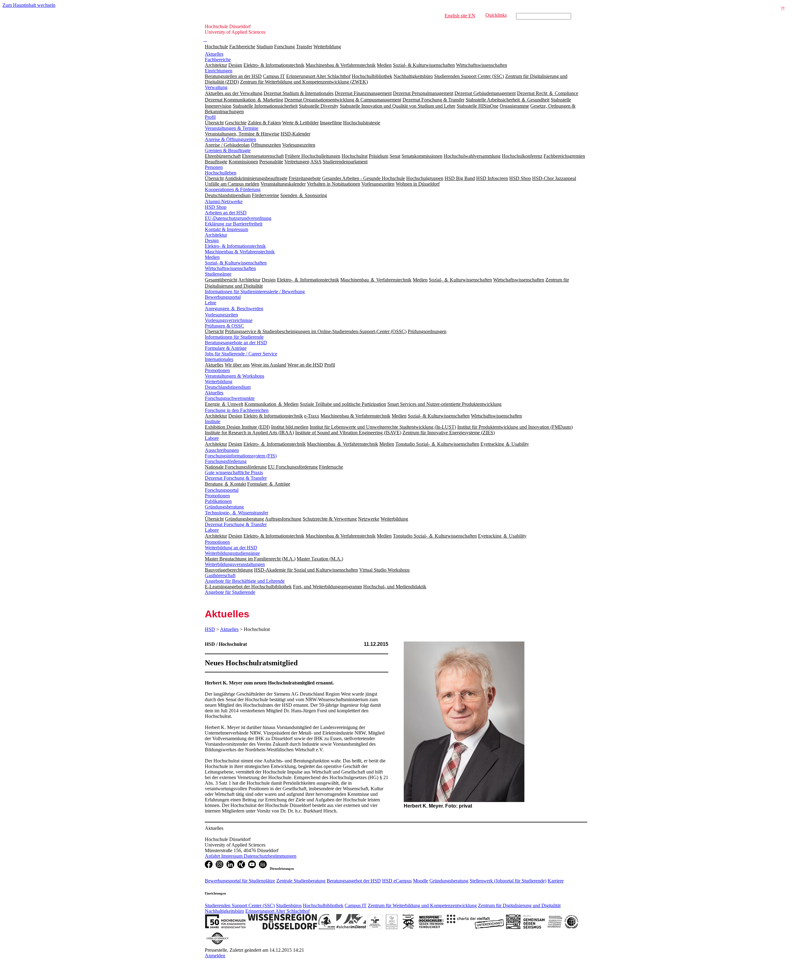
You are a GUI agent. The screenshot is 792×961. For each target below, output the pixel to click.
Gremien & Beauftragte (228, 150)
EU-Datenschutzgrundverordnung (238, 218)
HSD (210, 629)
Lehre (210, 302)
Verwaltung (216, 87)
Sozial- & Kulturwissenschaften (236, 262)
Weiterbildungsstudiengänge (232, 553)
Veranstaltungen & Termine (231, 128)
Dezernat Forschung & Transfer (236, 478)
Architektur (216, 235)
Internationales (219, 359)
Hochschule (216, 46)
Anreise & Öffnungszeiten (230, 139)
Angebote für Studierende (230, 592)
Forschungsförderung (226, 461)
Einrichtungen (218, 70)
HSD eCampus (397, 880)
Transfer (304, 46)
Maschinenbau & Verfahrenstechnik (240, 251)
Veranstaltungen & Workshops (234, 376)
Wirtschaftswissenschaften (230, 268)
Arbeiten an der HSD (226, 212)
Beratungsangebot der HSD (354, 880)
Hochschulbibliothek (323, 905)
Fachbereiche (242, 46)
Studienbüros (289, 905)
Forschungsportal (222, 490)
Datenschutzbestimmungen (270, 856)
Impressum (232, 856)
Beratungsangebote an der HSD (236, 342)
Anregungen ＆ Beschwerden (234, 308)
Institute (212, 421)
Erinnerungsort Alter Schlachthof (277, 911)
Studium (264, 46)
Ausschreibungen (222, 450)
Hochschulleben (220, 172)
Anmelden (215, 955)
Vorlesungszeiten (221, 314)
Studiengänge (218, 274)
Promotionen (217, 370)
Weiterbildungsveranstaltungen (235, 564)
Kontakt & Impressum (226, 229)
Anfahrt (213, 856)
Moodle (420, 880)
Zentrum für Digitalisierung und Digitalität (519, 905)
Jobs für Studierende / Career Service (241, 353)
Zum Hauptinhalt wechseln (28, 5)
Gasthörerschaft (220, 575)
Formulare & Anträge (226, 348)
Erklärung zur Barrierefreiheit (233, 223)
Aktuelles (214, 54)
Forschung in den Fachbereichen (237, 410)
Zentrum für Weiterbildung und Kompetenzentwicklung (422, 905)
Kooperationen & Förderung (232, 189)
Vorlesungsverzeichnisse (228, 320)
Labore (212, 438)
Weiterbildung (327, 46)
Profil (210, 117)
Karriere (556, 880)
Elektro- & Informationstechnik (235, 246)
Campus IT (356, 905)
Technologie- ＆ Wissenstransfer (236, 512)
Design (212, 240)
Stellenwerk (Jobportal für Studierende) (508, 880)
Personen (214, 167)
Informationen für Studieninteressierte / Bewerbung (255, 291)
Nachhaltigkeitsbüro (224, 911)
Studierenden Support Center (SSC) (240, 905)
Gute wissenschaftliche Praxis (234, 472)
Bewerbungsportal (223, 297)
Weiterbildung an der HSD (231, 547)
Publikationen (218, 501)
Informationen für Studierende (234, 337)
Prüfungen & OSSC (224, 325)
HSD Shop (215, 207)
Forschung (284, 46)
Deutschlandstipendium (228, 387)
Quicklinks (496, 15)
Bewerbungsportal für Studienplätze (240, 880)
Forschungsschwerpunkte (230, 398)
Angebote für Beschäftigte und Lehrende (245, 581)
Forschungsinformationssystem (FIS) (241, 455)
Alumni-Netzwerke (224, 201)
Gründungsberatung (224, 506)
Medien (212, 257)
